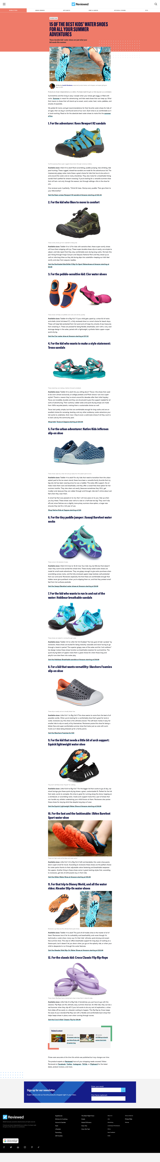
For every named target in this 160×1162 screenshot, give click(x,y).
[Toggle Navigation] (4, 4)
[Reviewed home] (80, 4)
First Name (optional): (99, 1095)
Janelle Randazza (67, 85)
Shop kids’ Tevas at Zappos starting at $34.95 (65, 421)
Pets (146, 10)
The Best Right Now (87, 1116)
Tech (56, 1126)
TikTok (84, 1064)
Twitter (69, 1064)
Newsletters (13, 10)
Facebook (62, 1064)
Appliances (66, 10)
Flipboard (94, 1064)
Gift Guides (59, 1136)
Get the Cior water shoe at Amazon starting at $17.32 (68, 336)
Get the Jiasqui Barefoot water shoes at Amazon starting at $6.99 (73, 586)
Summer (56, 98)
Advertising (110, 1122)
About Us (110, 1115)
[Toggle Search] (156, 4)
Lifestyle (58, 1129)
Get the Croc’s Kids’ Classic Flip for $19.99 (64, 1019)
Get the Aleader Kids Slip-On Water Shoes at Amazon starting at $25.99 (75, 950)
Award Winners (40, 10)
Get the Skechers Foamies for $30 (61, 733)
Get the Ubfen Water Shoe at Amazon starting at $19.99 (69, 877)
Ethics (109, 1129)
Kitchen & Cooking (120, 10)
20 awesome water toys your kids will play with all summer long (73, 1040)
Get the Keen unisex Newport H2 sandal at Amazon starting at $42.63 (75, 195)
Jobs (109, 1119)
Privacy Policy (128, 1119)
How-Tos (84, 1126)
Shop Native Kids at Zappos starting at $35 (64, 510)
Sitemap (127, 1122)
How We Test (85, 1129)
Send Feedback (111, 1132)
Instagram (77, 1064)
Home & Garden (93, 10)
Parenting (53, 18)
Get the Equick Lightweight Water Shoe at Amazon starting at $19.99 (74, 806)
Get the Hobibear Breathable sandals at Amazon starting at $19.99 (73, 659)
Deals (83, 1119)
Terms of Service (129, 1115)
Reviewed (69, 1061)
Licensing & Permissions (114, 1125)
